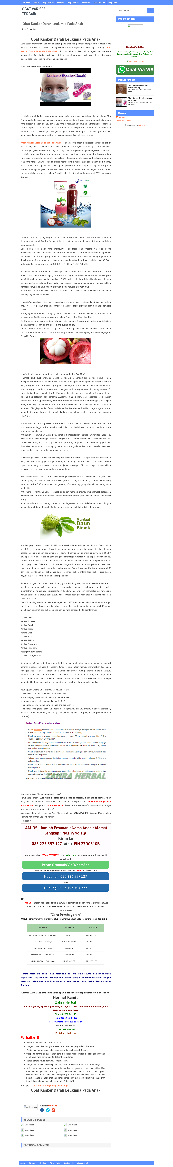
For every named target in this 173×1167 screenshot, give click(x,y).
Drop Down (47, 2)
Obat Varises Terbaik (33, 11)
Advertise (86, 2)
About (36, 2)
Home (27, 2)
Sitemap (32, 1163)
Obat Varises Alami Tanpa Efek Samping (139, 86)
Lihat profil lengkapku (123, 121)
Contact (60, 2)
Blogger (142, 125)
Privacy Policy (55, 1163)
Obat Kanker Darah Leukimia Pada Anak (41, 142)
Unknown (52, 1105)
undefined (29, 1124)
